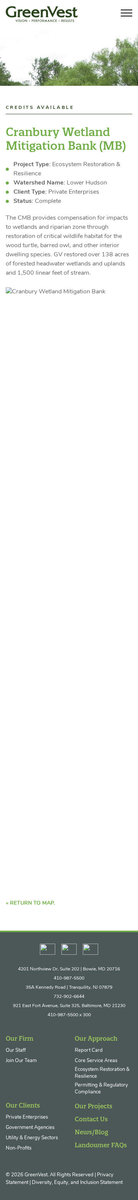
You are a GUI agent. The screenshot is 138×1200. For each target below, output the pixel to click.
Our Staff (16, 1050)
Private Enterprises (27, 1117)
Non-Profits (18, 1148)
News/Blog (91, 1132)
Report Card (89, 1050)
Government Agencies (30, 1127)
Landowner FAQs (101, 1145)
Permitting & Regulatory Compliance (101, 1089)
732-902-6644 (69, 996)
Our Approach (96, 1038)
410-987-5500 (69, 978)
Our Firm (19, 1038)
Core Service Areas (96, 1060)
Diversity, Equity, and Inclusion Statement (77, 1182)
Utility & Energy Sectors (32, 1137)
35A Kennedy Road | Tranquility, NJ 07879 (69, 987)
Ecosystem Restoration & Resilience (102, 1073)
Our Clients (23, 1105)
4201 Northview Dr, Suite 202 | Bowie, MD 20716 (69, 969)
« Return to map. (30, 903)
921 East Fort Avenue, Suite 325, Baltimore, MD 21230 (69, 1006)
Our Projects (93, 1106)
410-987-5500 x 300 (69, 1015)
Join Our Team (21, 1060)
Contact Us (91, 1119)
